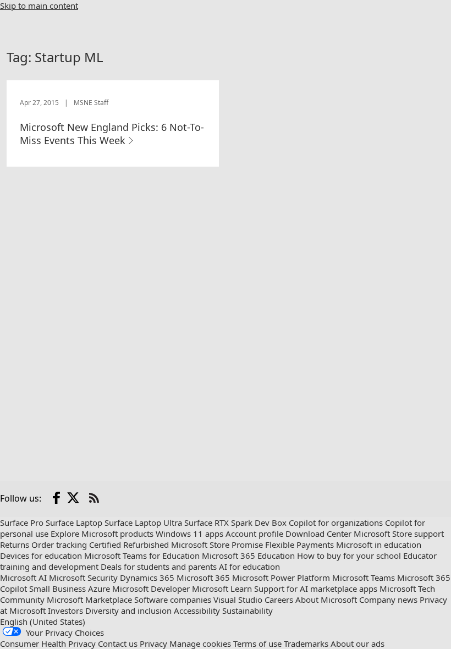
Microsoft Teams (363, 577)
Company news (388, 599)
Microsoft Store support (399, 533)
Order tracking (59, 544)
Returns (14, 544)
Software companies (172, 599)
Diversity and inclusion (128, 610)
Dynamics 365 (147, 577)
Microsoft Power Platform (281, 577)
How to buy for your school (349, 555)
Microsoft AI (23, 577)
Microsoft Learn (222, 588)
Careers (279, 599)
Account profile (254, 533)
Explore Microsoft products (102, 533)
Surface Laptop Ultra (143, 522)
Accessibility (197, 610)
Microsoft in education (378, 544)
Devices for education (41, 555)
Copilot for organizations (336, 522)
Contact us (118, 643)
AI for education (249, 566)
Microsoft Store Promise (217, 544)
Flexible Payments (299, 544)
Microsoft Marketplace (89, 599)
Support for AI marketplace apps (315, 588)
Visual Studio (237, 599)
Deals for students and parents (159, 566)
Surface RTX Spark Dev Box (235, 522)
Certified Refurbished (129, 544)
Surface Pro (21, 522)
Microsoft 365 (203, 577)
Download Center (318, 533)
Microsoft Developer (151, 588)
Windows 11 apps (189, 533)
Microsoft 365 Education (248, 555)
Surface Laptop (74, 522)
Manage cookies (200, 643)
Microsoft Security (83, 577)
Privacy (153, 643)
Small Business (57, 588)
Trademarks (306, 643)
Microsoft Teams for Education (142, 555)
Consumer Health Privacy (48, 643)
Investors (65, 610)
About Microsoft (326, 599)
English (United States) (42, 621)
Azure (99, 588)
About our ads (357, 643)
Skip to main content (39, 5)
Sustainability (247, 610)
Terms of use (257, 643)
